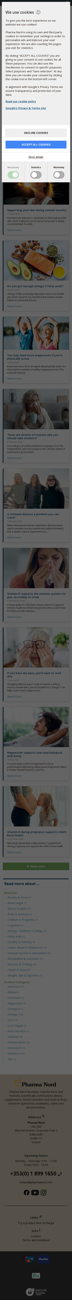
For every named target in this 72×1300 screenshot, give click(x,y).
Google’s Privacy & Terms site (26, 108)
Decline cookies (36, 132)
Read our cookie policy (21, 101)
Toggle (13, 175)
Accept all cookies (36, 144)
